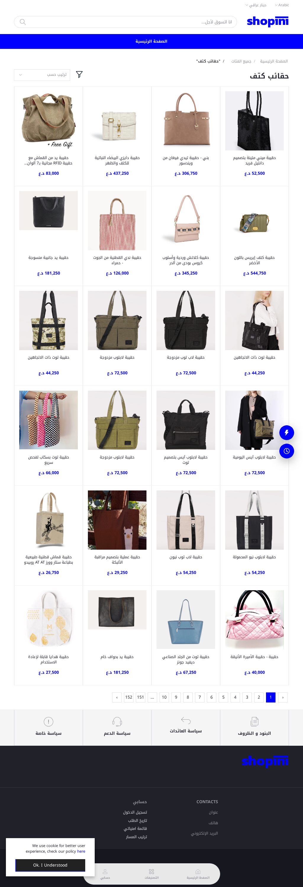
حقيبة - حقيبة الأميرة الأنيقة (254, 657)
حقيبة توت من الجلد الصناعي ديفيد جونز (185, 659)
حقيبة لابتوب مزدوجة (117, 357)
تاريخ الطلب (137, 820)
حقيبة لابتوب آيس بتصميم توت (186, 460)
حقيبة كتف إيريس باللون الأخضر (254, 260)
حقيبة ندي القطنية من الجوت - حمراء (117, 260)
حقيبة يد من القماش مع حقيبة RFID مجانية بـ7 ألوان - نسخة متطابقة (48, 160)
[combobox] (42, 75)
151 (140, 697)
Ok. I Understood (50, 865)
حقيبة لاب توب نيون (186, 557)
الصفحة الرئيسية (151, 41)
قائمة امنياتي (135, 828)
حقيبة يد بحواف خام (117, 657)
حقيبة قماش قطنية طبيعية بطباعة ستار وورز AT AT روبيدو (48, 559)
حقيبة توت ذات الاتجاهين (254, 357)
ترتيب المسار (136, 837)
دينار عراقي (257, 5)
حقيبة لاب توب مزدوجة (186, 357)
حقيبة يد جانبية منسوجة (48, 257)
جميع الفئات (241, 61)
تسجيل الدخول (135, 812)
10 (164, 697)
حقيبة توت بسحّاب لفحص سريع (48, 460)
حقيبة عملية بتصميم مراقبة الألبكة (117, 559)
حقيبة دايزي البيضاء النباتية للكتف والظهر (117, 160)
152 (128, 697)
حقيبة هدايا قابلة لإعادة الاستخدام (48, 659)
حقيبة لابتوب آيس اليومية (254, 457)
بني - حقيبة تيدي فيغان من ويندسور (186, 160)
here (81, 851)
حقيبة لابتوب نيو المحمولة (254, 557)
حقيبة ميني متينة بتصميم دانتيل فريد (254, 160)
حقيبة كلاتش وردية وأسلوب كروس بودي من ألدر (185, 260)
